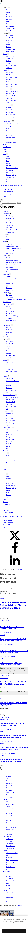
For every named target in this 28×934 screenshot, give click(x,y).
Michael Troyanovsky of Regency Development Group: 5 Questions (11, 664)
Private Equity (10, 135)
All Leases (9, 68)
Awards (8, 156)
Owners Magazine (8, 512)
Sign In (2, 185)
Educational (9, 313)
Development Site (11, 827)
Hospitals (9, 295)
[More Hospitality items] (10, 274)
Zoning (8, 462)
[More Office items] (8, 234)
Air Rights (9, 306)
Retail (8, 14)
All (7, 374)
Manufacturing (10, 265)
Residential (9, 10)
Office (8, 12)
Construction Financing (12, 77)
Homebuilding (10, 218)
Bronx (8, 44)
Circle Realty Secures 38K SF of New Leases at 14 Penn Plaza (12, 628)
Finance (5, 70)
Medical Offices (10, 297)
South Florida (10, 51)
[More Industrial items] (9, 255)
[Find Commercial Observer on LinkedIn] (14, 565)
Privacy (25, 569)
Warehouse (9, 271)
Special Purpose (10, 28)
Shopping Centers (11, 244)
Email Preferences (8, 191)
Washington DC (10, 49)
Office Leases (10, 56)
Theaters (8, 323)
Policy (8, 163)
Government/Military (12, 316)
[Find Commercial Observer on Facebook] (14, 553)
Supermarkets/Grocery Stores (14, 248)
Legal (7, 161)
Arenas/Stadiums (11, 309)
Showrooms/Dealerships (13, 251)
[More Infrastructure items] (12, 325)
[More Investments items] (11, 89)
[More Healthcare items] (10, 293)
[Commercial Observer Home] (7, 4)
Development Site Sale (12, 91)
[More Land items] (7, 286)
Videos (8, 179)
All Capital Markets (11, 142)
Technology (6, 450)
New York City (10, 37)
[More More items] (7, 154)
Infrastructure (7, 325)
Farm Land (9, 288)
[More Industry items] (9, 7)
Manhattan (9, 40)
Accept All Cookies (14, 931)
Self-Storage (9, 267)
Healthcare (9, 24)
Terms (20, 569)
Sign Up (7, 185)
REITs (8, 140)
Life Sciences (10, 26)
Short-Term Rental (11, 230)
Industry (5, 211)
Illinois (2, 598)
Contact (5, 499)
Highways (9, 332)
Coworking (9, 237)
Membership (9, 892)
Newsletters (6, 504)
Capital (5, 850)
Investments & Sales (9, 395)
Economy (9, 128)
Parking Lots (9, 290)
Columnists (9, 170)
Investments (6, 89)
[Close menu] (1, 205)
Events (5, 149)
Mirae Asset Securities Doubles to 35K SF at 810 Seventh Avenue (13, 683)
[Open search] (1, 200)
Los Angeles (9, 35)
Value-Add (9, 98)
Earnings (8, 126)
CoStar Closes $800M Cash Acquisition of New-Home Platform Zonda (14, 652)
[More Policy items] (8, 453)
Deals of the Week (11, 65)
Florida (2, 659)
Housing (8, 455)
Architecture (9, 107)
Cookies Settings (14, 926)
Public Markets (10, 137)
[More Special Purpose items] (13, 304)
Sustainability (10, 117)
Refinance (9, 82)
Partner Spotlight (11, 175)
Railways (8, 334)
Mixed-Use (9, 31)
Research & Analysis (12, 168)
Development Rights (12, 311)
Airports (8, 327)
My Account (13, 185)
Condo (8, 220)
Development (7, 105)
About (5, 890)
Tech (4, 144)
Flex (7, 239)
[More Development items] (12, 105)
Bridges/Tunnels (10, 330)
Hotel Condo (9, 223)
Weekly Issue (7, 147)
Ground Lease (10, 58)
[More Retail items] (7, 241)
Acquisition (9, 72)
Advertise (6, 497)
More (4, 154)
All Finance (9, 86)
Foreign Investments (12, 130)
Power (5, 151)
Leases (5, 54)
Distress (8, 79)
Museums (9, 318)
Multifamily (9, 216)
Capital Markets (7, 121)
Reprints (5, 502)
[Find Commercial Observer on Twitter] (14, 541)
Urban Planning (10, 460)
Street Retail (9, 253)
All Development (11, 119)
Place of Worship (11, 320)
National (8, 47)
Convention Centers (11, 278)
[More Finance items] (8, 70)
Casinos (8, 276)
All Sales (8, 103)
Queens (8, 42)
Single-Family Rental (12, 227)
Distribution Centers (12, 260)
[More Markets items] (9, 33)
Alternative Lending (12, 123)
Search (19, 202)
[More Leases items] (8, 54)
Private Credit (10, 133)
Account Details (7, 189)
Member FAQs (7, 194)
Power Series (6, 471)
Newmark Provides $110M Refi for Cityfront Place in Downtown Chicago (13, 605)
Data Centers (10, 258)
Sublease (8, 61)
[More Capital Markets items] (13, 121)
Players (8, 158)
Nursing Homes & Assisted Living (16, 299)
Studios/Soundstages (12, 269)
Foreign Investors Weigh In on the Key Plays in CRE (13, 703)
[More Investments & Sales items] (16, 395)
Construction (9, 110)
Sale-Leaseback (10, 96)
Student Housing (11, 225)
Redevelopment (10, 114)
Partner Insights (10, 172)
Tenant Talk (9, 63)
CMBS (8, 75)
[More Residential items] (10, 213)
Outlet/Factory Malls (12, 246)
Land (7, 21)
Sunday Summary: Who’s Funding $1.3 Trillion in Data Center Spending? (13, 640)
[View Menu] (1, 1)
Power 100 (6, 510)
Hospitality (9, 19)
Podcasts (8, 182)
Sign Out (19, 185)
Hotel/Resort (9, 281)
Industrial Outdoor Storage (13, 262)
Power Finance (7, 508)
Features (8, 165)
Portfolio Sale (10, 93)
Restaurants (9, 283)
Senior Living (10, 232)
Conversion (9, 112)
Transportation (10, 177)
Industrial (9, 17)
